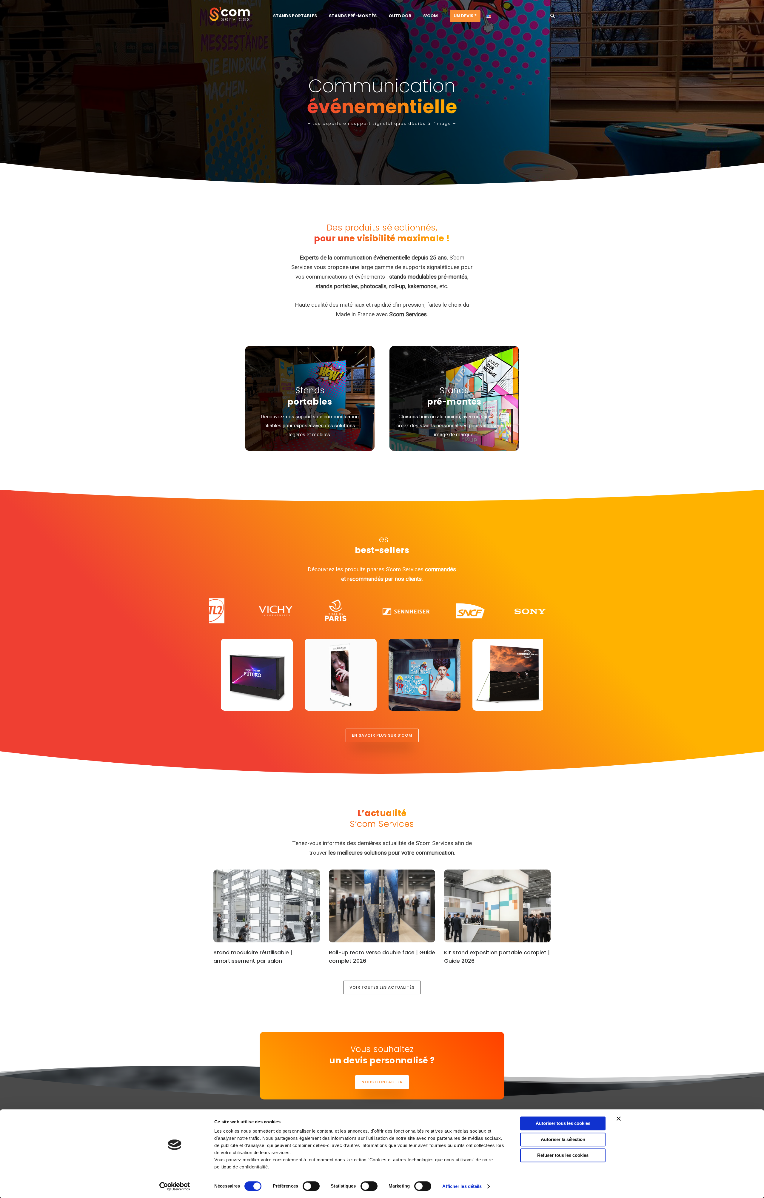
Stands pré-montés (353, 16)
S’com (430, 16)
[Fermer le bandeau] (619, 1118)
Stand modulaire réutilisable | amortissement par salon (252, 956)
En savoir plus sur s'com (382, 735)
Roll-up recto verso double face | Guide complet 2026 (382, 956)
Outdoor (400, 16)
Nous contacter (382, 1082)
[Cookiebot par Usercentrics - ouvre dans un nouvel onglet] (175, 1186)
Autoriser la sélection (563, 1139)
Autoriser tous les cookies (563, 1123)
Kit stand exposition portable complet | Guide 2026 (497, 956)
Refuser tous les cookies (563, 1155)
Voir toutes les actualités (382, 987)
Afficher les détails (462, 1186)
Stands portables (295, 16)
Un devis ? (465, 16)
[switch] (311, 1186)
